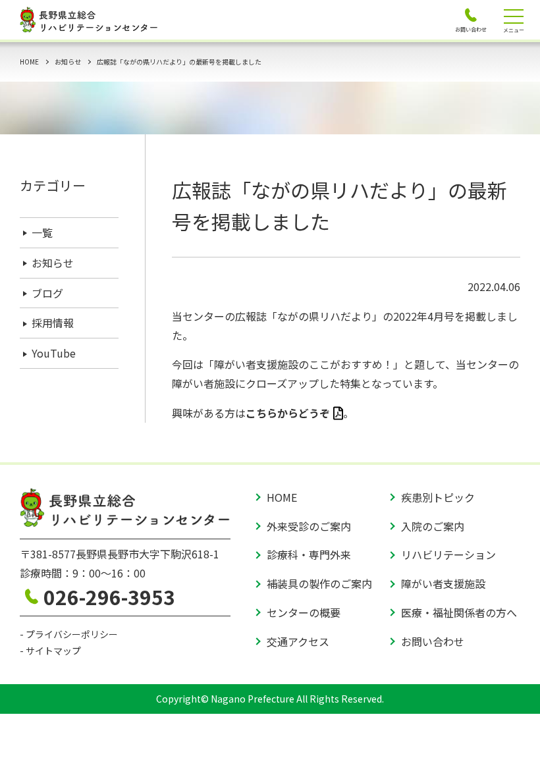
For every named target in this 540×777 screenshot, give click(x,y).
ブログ (47, 293)
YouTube (54, 353)
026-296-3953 (109, 596)
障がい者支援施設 (443, 583)
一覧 (42, 232)
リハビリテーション (448, 554)
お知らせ (68, 62)
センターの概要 (303, 612)
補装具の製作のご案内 (319, 583)
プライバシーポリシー (72, 634)
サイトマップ (53, 650)
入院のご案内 (432, 526)
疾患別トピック (438, 497)
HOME (29, 62)
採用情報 (53, 323)
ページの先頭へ (507, 744)
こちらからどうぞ (288, 413)
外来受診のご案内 (309, 526)
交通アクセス (298, 641)
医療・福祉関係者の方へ (459, 612)
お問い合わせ (432, 641)
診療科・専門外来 (309, 554)
